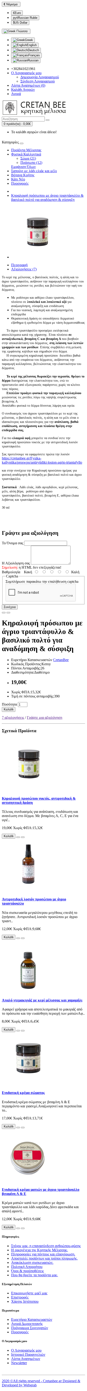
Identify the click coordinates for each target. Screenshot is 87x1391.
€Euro (17, 13)
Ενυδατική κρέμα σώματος (23, 1093)
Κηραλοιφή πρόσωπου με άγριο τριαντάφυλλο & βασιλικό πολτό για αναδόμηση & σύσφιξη (47, 197)
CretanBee (61, 660)
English (32, 45)
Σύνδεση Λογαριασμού (37, 81)
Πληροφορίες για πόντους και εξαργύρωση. (43, 1254)
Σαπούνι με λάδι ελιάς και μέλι (34, 171)
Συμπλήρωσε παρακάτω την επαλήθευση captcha (42, 581)
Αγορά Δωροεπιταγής (27, 1324)
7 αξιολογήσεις (13, 717)
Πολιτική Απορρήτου (26, 1267)
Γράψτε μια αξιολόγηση (44, 717)
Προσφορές (20, 183)
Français (34, 55)
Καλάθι (8, 709)
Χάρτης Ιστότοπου (25, 1301)
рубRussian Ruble (25, 17)
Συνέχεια (10, 607)
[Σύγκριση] (8, 612)
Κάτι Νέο (18, 179)
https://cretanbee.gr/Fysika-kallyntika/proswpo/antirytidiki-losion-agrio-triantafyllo (42, 460)
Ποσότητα (9, 704)
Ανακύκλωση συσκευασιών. (32, 1262)
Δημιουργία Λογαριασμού (39, 77)
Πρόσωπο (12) (31, 163)
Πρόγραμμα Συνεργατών (29, 1328)
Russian (33, 60)
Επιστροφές (20, 1297)
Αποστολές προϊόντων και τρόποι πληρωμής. (44, 1258)
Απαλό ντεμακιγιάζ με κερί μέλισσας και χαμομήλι (42, 1000)
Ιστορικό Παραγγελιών (28, 1354)
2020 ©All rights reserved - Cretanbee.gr (32, 1381)
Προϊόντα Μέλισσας (26, 150)
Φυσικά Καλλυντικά (26, 154)
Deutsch (33, 50)
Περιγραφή (19, 265)
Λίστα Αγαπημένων (25, 1359)
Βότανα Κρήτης (22, 175)
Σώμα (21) (28, 158)
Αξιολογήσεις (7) (24, 269)
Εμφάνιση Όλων (23, 167)
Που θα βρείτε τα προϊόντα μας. (34, 1275)
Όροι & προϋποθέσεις (27, 1271)
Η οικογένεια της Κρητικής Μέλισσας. (39, 1250)
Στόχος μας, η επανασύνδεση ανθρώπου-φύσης (46, 1246)
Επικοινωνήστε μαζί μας (29, 1293)
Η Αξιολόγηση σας (16, 563)
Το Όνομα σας (12, 543)
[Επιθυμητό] (4, 612)
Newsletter (19, 1363)
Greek (29, 40)
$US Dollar (20, 22)
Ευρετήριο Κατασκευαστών (31, 1319)
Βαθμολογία (11, 572)
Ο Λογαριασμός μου (26, 1350)
